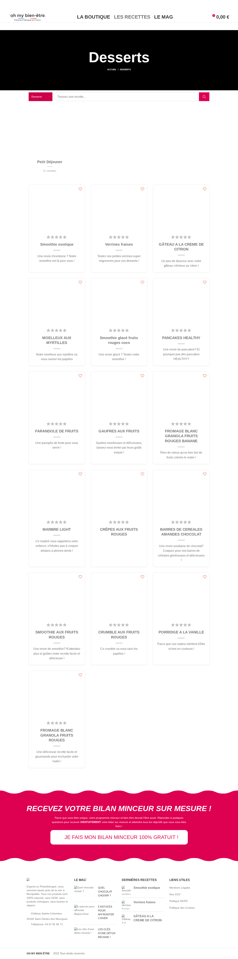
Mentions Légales (179, 887)
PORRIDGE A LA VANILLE (181, 632)
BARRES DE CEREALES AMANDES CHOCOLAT (181, 531)
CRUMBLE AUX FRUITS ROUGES (118, 634)
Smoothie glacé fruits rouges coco (119, 340)
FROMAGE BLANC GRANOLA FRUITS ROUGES (56, 735)
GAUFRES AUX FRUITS (119, 431)
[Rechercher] (204, 96)
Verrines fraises (119, 244)
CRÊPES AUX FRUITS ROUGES (119, 531)
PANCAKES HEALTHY (181, 338)
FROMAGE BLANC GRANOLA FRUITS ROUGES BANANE (181, 436)
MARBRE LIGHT (57, 529)
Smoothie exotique (56, 244)
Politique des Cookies (182, 907)
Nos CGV (174, 894)
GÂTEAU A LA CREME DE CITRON (181, 246)
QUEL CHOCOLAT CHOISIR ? (105, 891)
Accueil (111, 69)
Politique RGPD (178, 901)
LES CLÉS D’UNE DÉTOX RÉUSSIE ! (106, 933)
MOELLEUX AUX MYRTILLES (56, 340)
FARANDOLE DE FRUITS (56, 431)
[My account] (205, 17)
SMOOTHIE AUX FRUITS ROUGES (56, 634)
